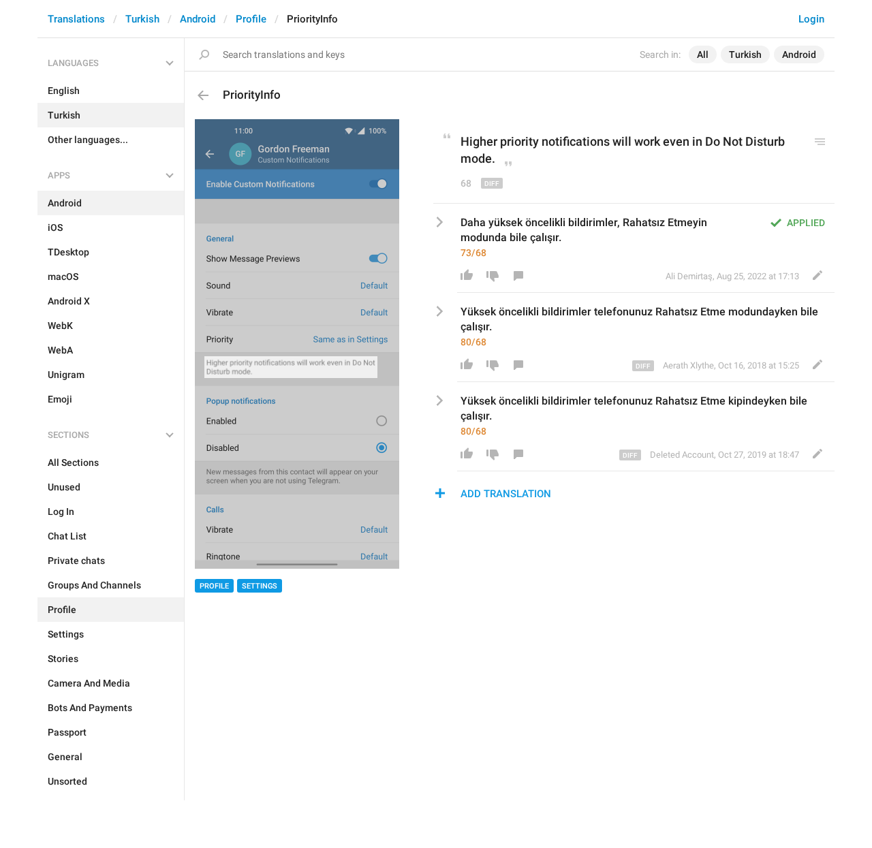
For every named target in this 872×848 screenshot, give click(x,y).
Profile (251, 19)
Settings (259, 586)
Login (811, 19)
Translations (76, 19)
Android (197, 19)
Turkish (142, 19)
